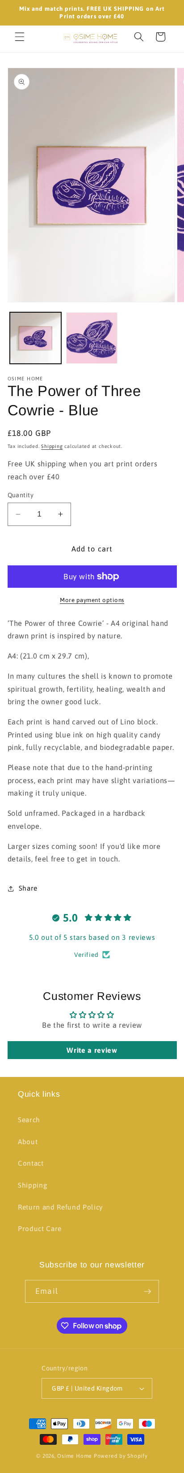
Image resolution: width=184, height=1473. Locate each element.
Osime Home (74, 1456)
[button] (19, 36)
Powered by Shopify (121, 1456)
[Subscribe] (147, 1291)
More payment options (92, 600)
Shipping (52, 446)
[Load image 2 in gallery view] (91, 338)
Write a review (92, 1050)
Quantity (21, 495)
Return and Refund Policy (60, 1207)
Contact (31, 1163)
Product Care (40, 1228)
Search (29, 1120)
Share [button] (28, 888)
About (28, 1142)
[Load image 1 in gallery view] (35, 338)
